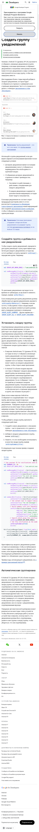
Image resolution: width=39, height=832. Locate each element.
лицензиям (5, 631)
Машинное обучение (8, 684)
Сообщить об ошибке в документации (13, 774)
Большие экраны (7, 704)
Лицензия (20, 812)
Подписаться (27, 822)
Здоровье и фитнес (7, 687)
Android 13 (5, 737)
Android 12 (5, 740)
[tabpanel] (19, 275)
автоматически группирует (22, 227)
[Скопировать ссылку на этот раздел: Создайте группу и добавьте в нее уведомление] (23, 242)
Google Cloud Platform (9, 802)
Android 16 (5, 728)
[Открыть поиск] (26, 2)
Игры (3, 681)
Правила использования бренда (13, 815)
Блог (3, 670)
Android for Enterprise (8, 658)
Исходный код (6, 664)
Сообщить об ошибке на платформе (13, 771)
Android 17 (5, 724)
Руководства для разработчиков (11, 754)
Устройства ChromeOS (9, 710)
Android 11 (5, 743)
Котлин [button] (6, 262)
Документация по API (8, 757)
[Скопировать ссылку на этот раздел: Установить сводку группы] (34, 323)
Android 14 (5, 734)
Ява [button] (14, 262)
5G (2, 696)
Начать (19, 34)
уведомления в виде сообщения (22, 209)
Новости (4, 667)
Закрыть (19, 28)
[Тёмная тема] (34, 265)
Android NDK (5, 763)
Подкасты (5, 673)
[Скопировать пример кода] (36, 265)
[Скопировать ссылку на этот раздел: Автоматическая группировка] (3, 574)
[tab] (6, 262)
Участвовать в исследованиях (11, 780)
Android (4, 655)
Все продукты (6, 805)
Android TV (5, 716)
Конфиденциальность (8, 693)
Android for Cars (7, 713)
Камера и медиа (7, 690)
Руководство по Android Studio (11, 751)
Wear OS (4, 707)
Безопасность (6, 661)
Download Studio (7, 760)
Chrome (4, 796)
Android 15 (5, 731)
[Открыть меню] (3, 2)
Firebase (4, 799)
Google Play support (8, 777)
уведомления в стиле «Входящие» (24, 431)
